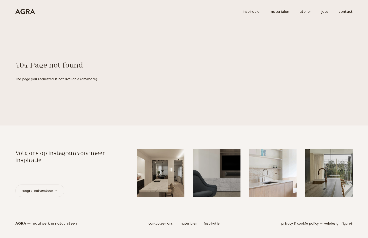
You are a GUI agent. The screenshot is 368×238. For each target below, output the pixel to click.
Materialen (279, 11)
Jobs (324, 11)
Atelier (305, 11)
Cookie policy (308, 223)
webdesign (338, 223)
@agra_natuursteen (37, 191)
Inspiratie (251, 11)
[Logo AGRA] (25, 11)
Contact (346, 11)
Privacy (287, 223)
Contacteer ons (160, 223)
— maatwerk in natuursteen (46, 223)
